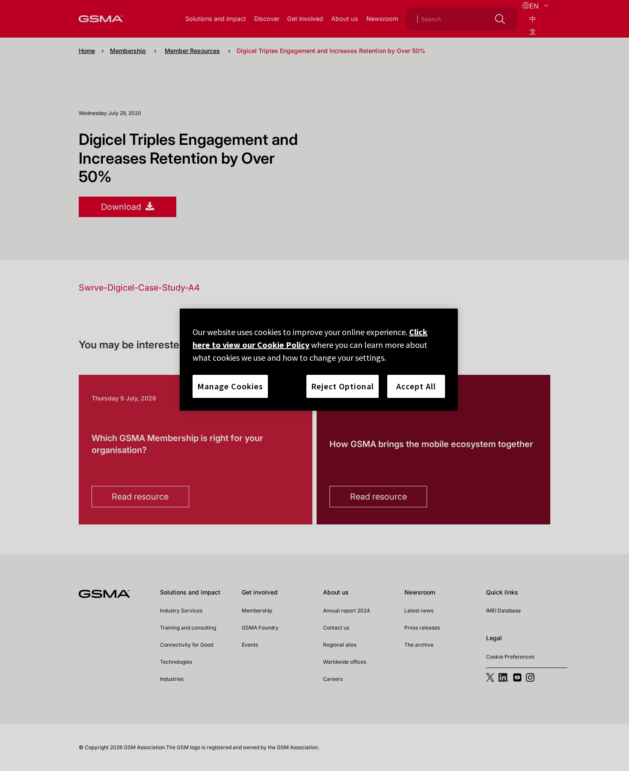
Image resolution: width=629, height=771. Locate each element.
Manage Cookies (230, 386)
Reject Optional (342, 386)
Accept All (416, 386)
